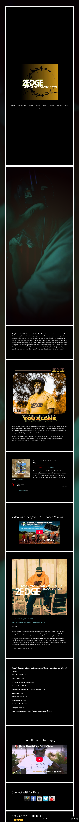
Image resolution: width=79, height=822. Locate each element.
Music (38, 106)
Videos (31, 106)
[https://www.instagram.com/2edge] (39, 798)
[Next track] (77, 819)
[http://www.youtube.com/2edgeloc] (52, 798)
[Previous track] (72, 819)
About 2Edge (22, 106)
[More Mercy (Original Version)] (21, 468)
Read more (20, 480)
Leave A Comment (39, 109)
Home (13, 106)
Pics (66, 106)
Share (52, 467)
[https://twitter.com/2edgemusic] (46, 798)
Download (38, 467)
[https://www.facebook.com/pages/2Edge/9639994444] (33, 798)
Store (44, 106)
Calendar (51, 106)
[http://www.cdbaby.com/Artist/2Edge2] (27, 798)
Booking (59, 106)
